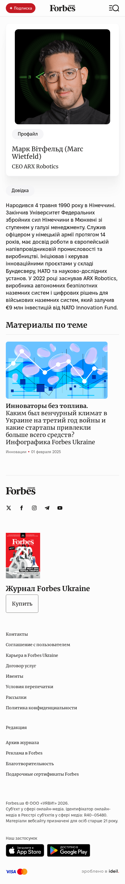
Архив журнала (22, 742)
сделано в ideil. (100, 872)
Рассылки (16, 697)
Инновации (16, 452)
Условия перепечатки (29, 686)
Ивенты (14, 676)
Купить (22, 603)
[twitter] (8, 508)
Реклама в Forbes (24, 753)
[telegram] (47, 508)
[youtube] (59, 508)
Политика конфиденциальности (41, 707)
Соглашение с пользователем (38, 644)
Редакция (16, 727)
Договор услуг (21, 665)
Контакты (17, 634)
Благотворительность (30, 763)
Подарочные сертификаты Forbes (42, 774)
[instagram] (34, 508)
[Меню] (114, 8)
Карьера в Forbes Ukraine (32, 655)
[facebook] (21, 508)
